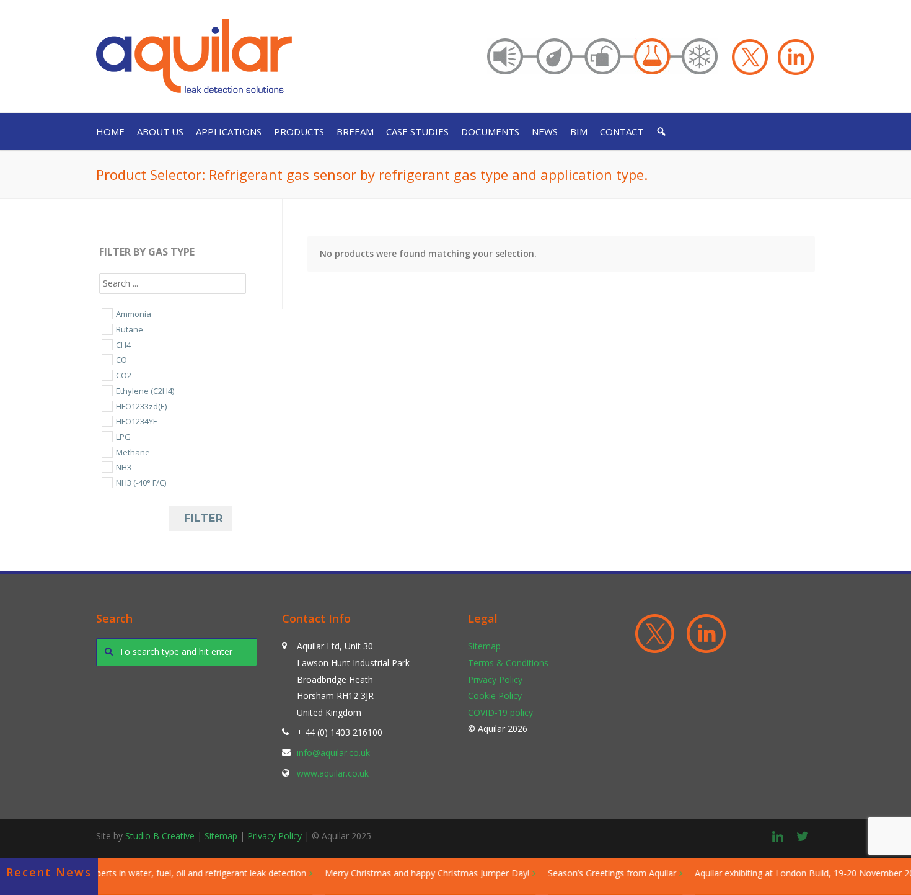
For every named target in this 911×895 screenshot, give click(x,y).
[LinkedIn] (777, 836)
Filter (203, 518)
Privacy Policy (495, 679)
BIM (579, 131)
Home (110, 131)
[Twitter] (802, 836)
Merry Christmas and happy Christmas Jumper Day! (415, 873)
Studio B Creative (160, 836)
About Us (160, 131)
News (545, 131)
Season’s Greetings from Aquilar (600, 873)
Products (299, 131)
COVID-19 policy (500, 712)
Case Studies (417, 131)
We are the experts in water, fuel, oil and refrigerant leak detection (161, 873)
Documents (490, 131)
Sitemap (484, 646)
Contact (621, 131)
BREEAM (355, 131)
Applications (229, 131)
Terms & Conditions (508, 663)
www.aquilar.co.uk (333, 773)
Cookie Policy (495, 695)
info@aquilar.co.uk (333, 753)
